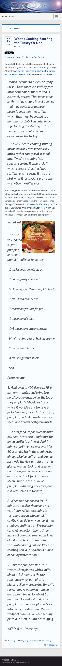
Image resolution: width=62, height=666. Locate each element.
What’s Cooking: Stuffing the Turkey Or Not (33, 41)
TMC (18, 47)
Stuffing (11, 640)
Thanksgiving (22, 640)
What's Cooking (43, 640)
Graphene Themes (22, 662)
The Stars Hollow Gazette (33, 57)
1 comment (52, 645)
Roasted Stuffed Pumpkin (39, 204)
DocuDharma (8, 16)
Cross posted (10, 57)
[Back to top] (55, 659)
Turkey (32, 640)
